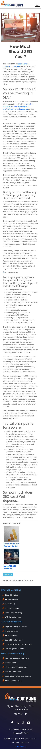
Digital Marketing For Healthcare (17, 658)
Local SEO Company (12, 608)
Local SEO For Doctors (13, 672)
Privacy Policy (20, 746)
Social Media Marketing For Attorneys (18, 644)
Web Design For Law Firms (14, 649)
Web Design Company (13, 617)
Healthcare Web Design (13, 680)
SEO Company (10, 604)
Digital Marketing (11, 595)
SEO (11, 574)
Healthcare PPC (10, 663)
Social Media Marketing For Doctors (18, 676)
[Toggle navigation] (37, 5)
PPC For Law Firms (11, 631)
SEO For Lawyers (11, 635)
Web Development (23, 708)
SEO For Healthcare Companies (16, 667)
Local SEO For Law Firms (13, 640)
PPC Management (11, 599)
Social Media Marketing (13, 613)
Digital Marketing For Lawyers (16, 627)
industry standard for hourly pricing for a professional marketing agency (17, 106)
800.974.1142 (20, 714)
